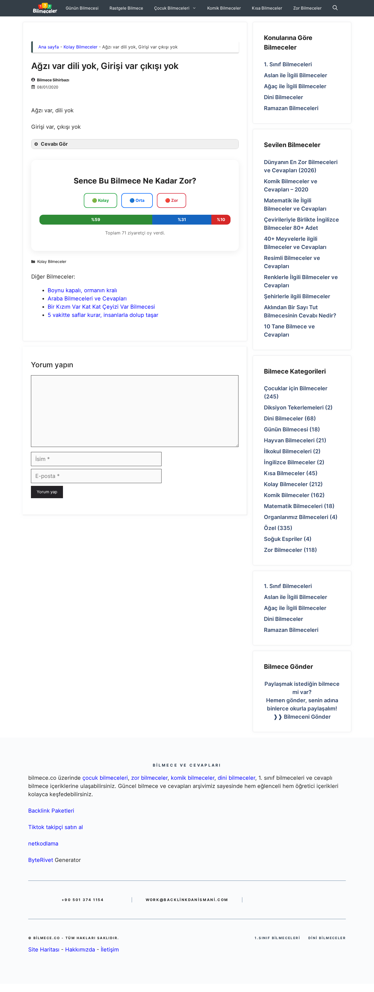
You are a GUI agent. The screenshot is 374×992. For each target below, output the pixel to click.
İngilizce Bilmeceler (289, 462)
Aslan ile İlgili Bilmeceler (295, 75)
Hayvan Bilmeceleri (289, 440)
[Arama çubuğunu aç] (335, 8)
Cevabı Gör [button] (54, 144)
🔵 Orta (137, 200)
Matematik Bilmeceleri (293, 506)
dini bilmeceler (236, 778)
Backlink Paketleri (51, 810)
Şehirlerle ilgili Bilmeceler (297, 296)
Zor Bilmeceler (307, 8)
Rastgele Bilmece (126, 8)
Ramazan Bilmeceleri (291, 108)
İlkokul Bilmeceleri (288, 451)
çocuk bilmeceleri (105, 778)
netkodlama (43, 843)
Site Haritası (43, 949)
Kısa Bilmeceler (267, 8)
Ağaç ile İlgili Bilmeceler (295, 86)
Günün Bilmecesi (82, 8)
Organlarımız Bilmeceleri (296, 517)
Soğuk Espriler (283, 539)
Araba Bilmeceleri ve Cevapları (87, 298)
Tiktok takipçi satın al (55, 827)
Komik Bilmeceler (224, 8)
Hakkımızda (80, 949)
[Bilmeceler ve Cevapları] (45, 8)
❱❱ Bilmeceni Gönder (302, 716)
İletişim (110, 949)
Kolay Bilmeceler (80, 47)
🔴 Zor (171, 200)
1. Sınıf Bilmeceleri (288, 64)
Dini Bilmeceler (283, 97)
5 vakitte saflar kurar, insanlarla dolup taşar (103, 315)
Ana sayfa (48, 47)
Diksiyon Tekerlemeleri (294, 407)
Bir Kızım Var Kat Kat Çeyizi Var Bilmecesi (101, 306)
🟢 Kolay (100, 200)
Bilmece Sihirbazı (53, 80)
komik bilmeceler (192, 778)
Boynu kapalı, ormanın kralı (82, 290)
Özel (270, 528)
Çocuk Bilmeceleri (171, 8)
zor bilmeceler (149, 778)
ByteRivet (40, 860)
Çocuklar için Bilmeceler (295, 388)
